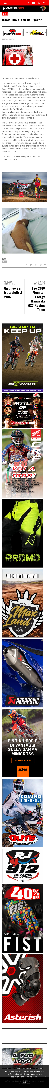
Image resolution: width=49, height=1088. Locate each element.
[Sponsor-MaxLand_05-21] (22, 603)
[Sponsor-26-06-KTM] (22, 742)
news (5, 13)
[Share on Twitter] (31, 264)
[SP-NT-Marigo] (35, 32)
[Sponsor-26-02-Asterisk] (22, 988)
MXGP (5, 262)
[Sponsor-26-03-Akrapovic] (22, 673)
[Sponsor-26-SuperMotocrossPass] (22, 357)
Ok (24, 1082)
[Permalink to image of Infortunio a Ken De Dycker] (17, 55)
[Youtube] (38, 2)
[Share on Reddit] (40, 264)
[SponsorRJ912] (22, 865)
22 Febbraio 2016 (8, 39)
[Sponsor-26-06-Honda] (22, 463)
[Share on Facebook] (26, 264)
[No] (45, 1076)
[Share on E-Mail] (45, 264)
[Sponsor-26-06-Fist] (22, 918)
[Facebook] (28, 2)
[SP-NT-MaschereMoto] (13, 32)
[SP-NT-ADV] (22, 1058)
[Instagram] (33, 2)
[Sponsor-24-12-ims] (22, 533)
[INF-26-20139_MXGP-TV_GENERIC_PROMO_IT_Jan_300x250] (22, 410)
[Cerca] (5, 2)
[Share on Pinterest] (36, 264)
